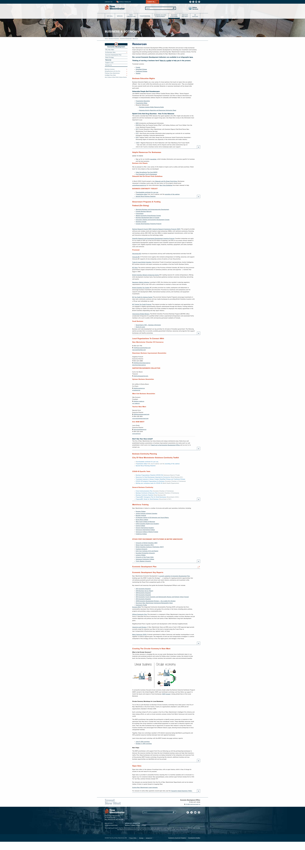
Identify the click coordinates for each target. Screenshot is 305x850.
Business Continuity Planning (144, 454)
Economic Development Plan (113, 54)
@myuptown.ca (140, 388)
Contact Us (108, 1)
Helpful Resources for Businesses (146, 152)
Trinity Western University (143, 561)
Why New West (109, 49)
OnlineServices (195, 8)
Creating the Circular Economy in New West (151, 648)
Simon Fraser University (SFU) (145, 545)
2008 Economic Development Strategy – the (156, 601)
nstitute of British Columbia (149, 513)
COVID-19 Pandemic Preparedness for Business (150, 481)
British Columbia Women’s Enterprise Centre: (145, 275)
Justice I (138, 513)
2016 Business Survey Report (144, 590)
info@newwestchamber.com (142, 347)
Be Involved (195, 15)
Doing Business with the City (112, 71)
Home (106, 38)
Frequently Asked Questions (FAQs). (181, 790)
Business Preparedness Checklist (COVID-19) (149, 475)
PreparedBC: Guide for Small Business (147, 499)
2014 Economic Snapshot (143, 595)
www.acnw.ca (136, 433)
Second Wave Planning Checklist (146, 196)
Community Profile (141, 605)
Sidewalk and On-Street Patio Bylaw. (166, 181)
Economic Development (126, 38)
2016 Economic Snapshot (143, 592)
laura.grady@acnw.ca (140, 429)
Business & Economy (174, 15)
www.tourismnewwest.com (140, 418)
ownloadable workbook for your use (147, 192)
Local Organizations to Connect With (148, 338)
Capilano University (141, 549)
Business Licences (110, 69)
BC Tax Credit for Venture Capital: (142, 297)
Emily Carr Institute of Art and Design (147, 551)
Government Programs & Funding (146, 202)
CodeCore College (141, 534)
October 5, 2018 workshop (144, 743)
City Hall (110, 16)
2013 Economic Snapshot (143, 599)
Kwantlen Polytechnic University (145, 553)
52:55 (137, 137)
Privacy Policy (133, 838)
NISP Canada (166, 694)
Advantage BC (136, 253)
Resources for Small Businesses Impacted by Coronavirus (153, 477)
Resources (135, 38)
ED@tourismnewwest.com (141, 414)
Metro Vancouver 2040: (139, 634)
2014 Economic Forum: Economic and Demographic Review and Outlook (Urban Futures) (162, 596)
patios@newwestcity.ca (139, 185)
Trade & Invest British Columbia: (142, 262)
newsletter (153, 159)
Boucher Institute (141, 515)
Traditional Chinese (141, 71)
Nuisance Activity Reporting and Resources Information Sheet (157, 110)
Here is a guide (165, 60)
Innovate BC (136, 257)
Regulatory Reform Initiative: (140, 282)
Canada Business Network (144, 211)
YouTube (196, 2)
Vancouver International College (145, 529)
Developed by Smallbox (194, 837)
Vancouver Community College (145, 559)
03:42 (137, 125)
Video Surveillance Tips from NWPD (146, 172)
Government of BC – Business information (148, 325)
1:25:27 (137, 142)
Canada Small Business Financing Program (148, 223)
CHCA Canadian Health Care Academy (147, 523)
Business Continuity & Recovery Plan (147, 493)
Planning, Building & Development (160, 15)
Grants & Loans (140, 327)
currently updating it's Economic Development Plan (174, 576)
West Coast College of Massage (145, 521)
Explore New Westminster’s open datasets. (145, 787)
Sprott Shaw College (142, 519)
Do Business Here (110, 52)
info (134, 388)
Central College (140, 525)
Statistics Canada (141, 221)
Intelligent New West (110, 75)
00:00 (137, 123)
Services (120, 16)
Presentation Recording (143, 101)
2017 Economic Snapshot (143, 588)
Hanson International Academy (145, 527)
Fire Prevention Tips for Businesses (146, 174)
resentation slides (142, 194)
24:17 (137, 129)
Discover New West (185, 15)
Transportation (145, 16)
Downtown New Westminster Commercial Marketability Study (154, 603)
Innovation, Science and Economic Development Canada (152, 219)
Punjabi (138, 67)
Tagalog (138, 73)
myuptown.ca (136, 390)
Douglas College (141, 511)
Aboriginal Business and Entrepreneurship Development (152, 209)
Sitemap (141, 838)
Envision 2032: (136, 607)
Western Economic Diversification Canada (148, 215)
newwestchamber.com (139, 349)
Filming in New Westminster (112, 73)
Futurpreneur (140, 213)
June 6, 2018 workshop (143, 741)
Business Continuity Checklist (144, 495)
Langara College (141, 555)
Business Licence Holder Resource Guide (151, 107)
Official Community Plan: (139, 614)
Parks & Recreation (131, 15)
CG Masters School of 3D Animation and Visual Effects (152, 517)
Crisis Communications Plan (144, 491)
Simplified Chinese (141, 69)
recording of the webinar (172, 194)
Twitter (193, 2)
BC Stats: (135, 267)
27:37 (137, 133)
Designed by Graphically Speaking (177, 837)
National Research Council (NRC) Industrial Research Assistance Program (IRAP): (156, 229)
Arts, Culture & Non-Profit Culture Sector (116, 77)
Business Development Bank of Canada (147, 217)
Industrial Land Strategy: (139, 627)
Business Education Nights (143, 78)
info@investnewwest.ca (192, 804)
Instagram (199, 2)
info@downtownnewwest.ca (141, 363)
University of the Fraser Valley (145, 557)
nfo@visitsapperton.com (141, 376)
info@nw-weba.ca (138, 401)
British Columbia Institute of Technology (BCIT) (150, 547)
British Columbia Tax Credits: (140, 287)
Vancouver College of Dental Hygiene (147, 531)
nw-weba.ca (136, 403)
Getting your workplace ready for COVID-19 (149, 483)
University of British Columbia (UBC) (147, 543)
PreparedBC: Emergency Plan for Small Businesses (151, 497)
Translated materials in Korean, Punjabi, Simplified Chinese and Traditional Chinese (160, 479)
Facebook (190, 2)
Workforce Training (140, 504)
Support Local (109, 62)
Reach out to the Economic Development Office (165, 445)
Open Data (136, 766)
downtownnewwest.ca (139, 365)
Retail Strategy (109, 57)
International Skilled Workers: (141, 314)
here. (191, 57)
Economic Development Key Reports (147, 572)
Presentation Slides (141, 103)
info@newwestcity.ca (111, 825)
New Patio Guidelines (165, 185)
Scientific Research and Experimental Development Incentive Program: (153, 238)
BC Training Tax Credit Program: (142, 304)
